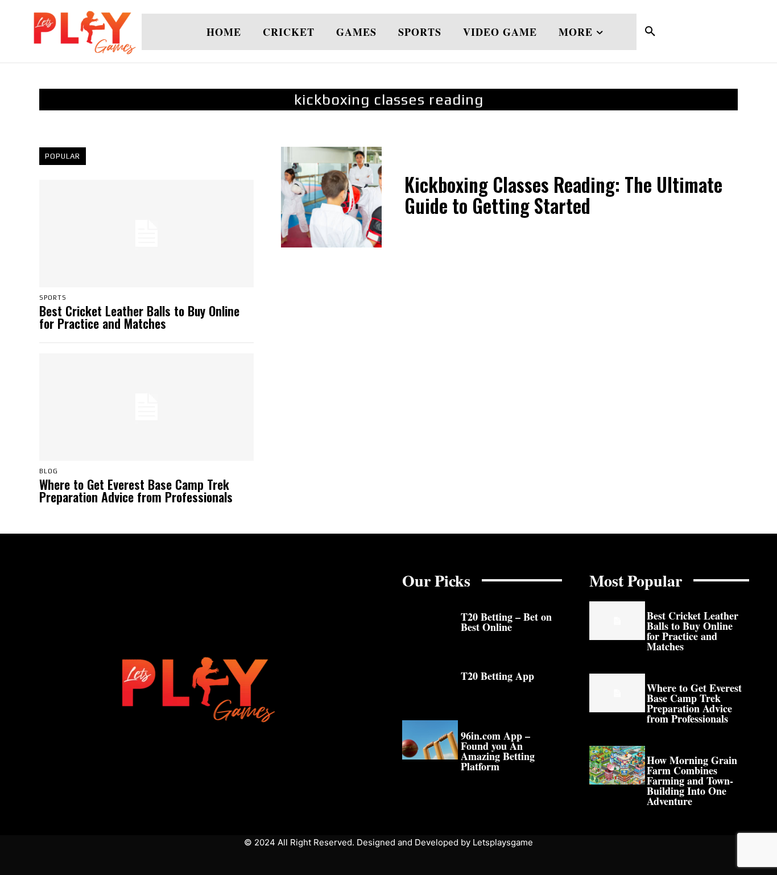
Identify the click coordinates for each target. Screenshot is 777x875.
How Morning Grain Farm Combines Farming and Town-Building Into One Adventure (692, 780)
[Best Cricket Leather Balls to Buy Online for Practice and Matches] (146, 233)
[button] (650, 32)
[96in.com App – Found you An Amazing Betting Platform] (430, 740)
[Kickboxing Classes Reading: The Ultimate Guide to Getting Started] (331, 197)
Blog (48, 471)
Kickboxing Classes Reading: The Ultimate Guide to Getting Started (563, 195)
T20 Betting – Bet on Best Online (506, 621)
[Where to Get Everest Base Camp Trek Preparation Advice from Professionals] (146, 407)
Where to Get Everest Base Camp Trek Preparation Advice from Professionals (136, 490)
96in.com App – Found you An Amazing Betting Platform (498, 751)
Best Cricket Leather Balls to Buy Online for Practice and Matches (139, 317)
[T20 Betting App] (430, 680)
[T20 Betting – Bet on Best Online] (430, 621)
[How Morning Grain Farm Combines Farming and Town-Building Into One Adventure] (617, 765)
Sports (53, 298)
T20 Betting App (497, 675)
